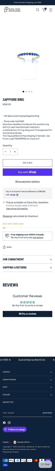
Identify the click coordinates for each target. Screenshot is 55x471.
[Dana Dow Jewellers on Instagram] (9, 423)
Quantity (7, 146)
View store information (17, 209)
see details (38, 238)
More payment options (27, 182)
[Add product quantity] (15, 152)
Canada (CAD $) (23, 442)
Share (9, 247)
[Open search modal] (37, 10)
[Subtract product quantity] (5, 152)
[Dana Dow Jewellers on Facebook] (4, 423)
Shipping (7, 216)
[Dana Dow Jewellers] (12, 10)
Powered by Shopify (11, 452)
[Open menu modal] (51, 10)
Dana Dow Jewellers (26, 447)
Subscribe (47, 413)
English (6, 442)
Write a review (27, 314)
